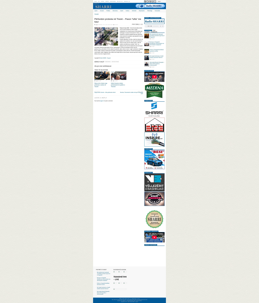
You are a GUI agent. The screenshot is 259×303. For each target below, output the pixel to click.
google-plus (150, 1)
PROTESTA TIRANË (115, 61)
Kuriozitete (157, 10)
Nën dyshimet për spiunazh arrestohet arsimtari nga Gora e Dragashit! (157, 36)
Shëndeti (134, 10)
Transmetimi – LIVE (127, 1)
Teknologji (149, 10)
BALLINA (95, 1)
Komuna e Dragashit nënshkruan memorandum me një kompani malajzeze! (157, 43)
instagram (152, 1)
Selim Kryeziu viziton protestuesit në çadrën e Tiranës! (118, 85)
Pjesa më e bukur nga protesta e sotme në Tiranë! (100, 85)
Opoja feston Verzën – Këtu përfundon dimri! (105, 92)
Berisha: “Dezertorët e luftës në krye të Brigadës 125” (131, 93)
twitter (147, 1)
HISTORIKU (102, 1)
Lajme (95, 10)
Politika (108, 10)
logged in (102, 100)
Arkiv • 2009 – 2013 (120, 1)
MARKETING (107, 1)
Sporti (121, 10)
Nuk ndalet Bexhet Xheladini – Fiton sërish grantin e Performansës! (157, 64)
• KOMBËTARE (99, 24)
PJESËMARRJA (107, 61)
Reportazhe (142, 10)
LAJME (109, 24)
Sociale (102, 10)
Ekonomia (115, 10)
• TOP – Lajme (105, 24)
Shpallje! (96, 14)
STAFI (99, 1)
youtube (155, 1)
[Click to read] (102, 75)
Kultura (127, 10)
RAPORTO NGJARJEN (113, 1)
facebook (145, 1)
